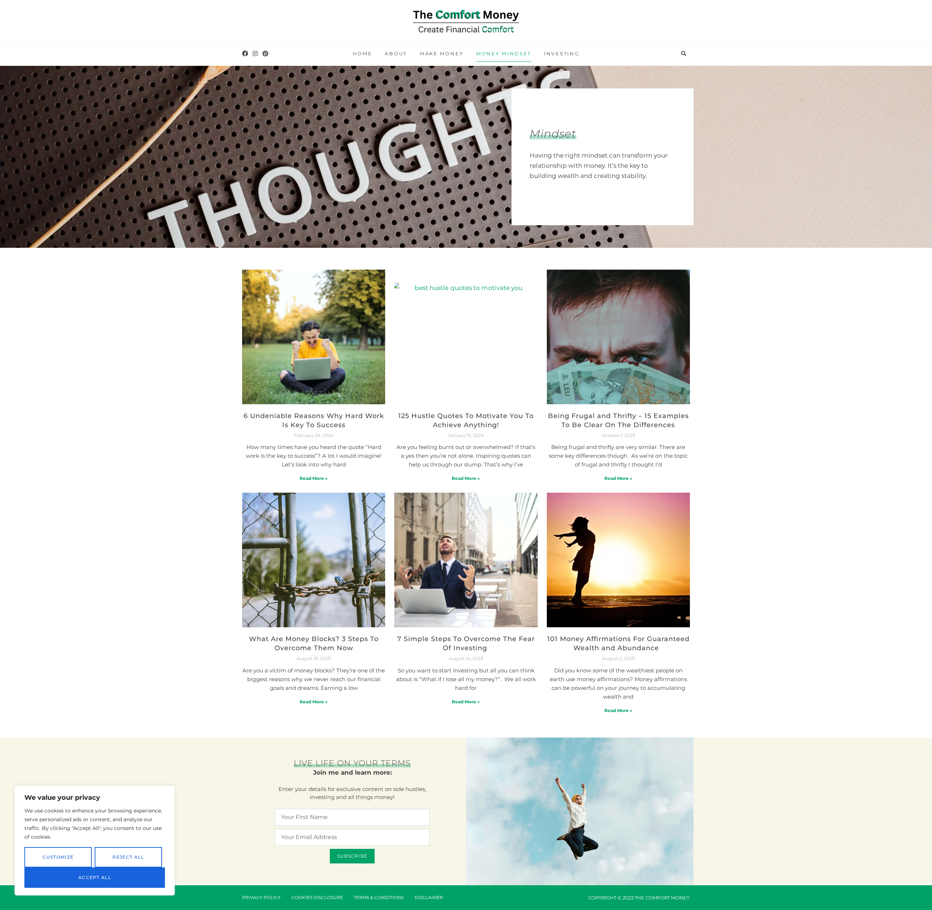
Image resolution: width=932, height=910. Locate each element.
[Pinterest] (265, 53)
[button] (684, 54)
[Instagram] (255, 53)
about (396, 53)
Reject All (128, 857)
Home (362, 53)
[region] (95, 840)
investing (561, 53)
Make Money (441, 53)
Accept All (94, 877)
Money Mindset (503, 53)
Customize (58, 857)
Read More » (314, 478)
